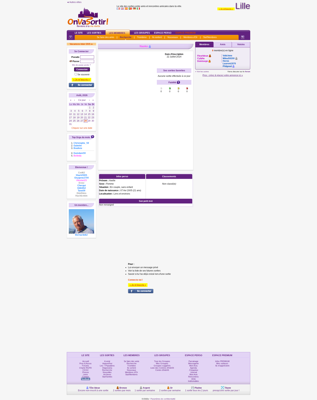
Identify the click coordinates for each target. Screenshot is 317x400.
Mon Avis (194, 374)
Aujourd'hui (107, 363)
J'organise (193, 370)
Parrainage (193, 361)
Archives (107, 374)
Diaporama (107, 368)
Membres (204, 44)
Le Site (79, 33)
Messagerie (193, 363)
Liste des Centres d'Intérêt (162, 368)
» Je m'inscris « (226, 9)
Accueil (85, 361)
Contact (85, 377)
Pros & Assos (85, 363)
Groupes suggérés (162, 366)
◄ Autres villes (74, 2)
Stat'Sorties (107, 377)
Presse (85, 372)
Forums (85, 366)
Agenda (193, 368)
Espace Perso (162, 33)
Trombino (142, 37)
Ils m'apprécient (222, 366)
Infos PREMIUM (222, 361)
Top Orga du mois (81, 137)
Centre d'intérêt (162, 370)
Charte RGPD (85, 368)
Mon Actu (193, 366)
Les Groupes (142, 33)
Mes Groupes (162, 363)
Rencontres (193, 377)
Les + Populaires (107, 366)
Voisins (241, 44)
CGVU (85, 370)
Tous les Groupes (162, 361)
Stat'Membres (210, 37)
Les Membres (117, 33)
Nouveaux (172, 37)
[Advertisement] (183, 19)
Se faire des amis (105, 37)
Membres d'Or (190, 37)
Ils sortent (157, 37)
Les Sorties (94, 33)
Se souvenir (84, 74)
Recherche (125, 37)
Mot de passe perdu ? (81, 65)
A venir (107, 361)
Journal (193, 372)
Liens (85, 374)
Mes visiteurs (222, 363)
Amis (222, 44)
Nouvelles (107, 372)
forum (247, 72)
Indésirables (193, 381)
